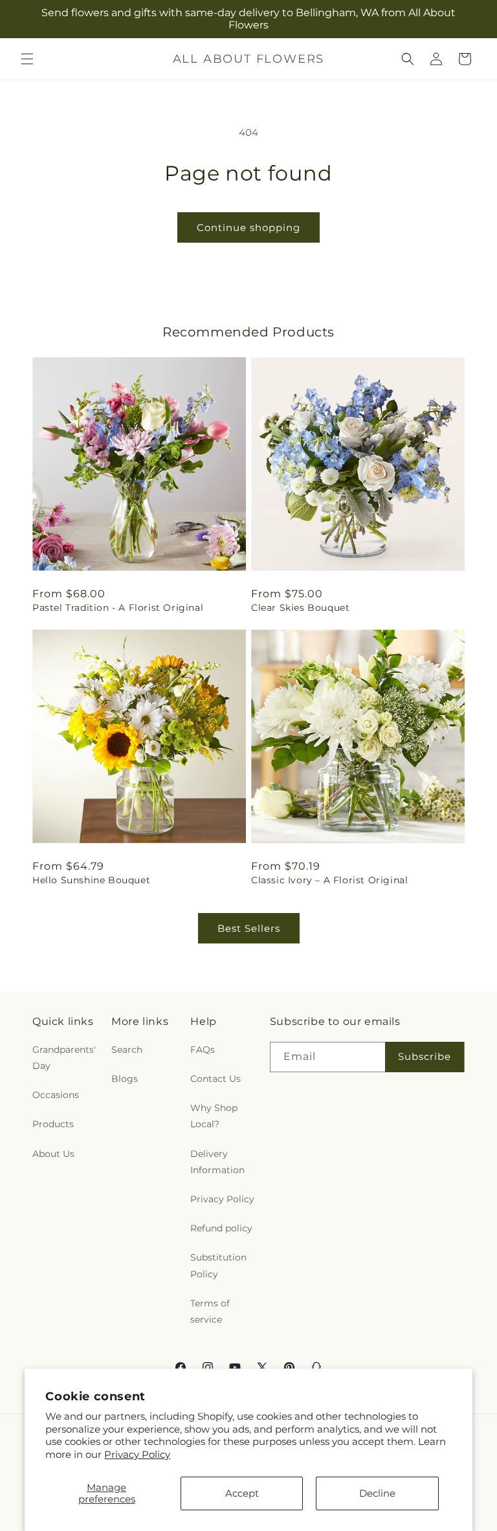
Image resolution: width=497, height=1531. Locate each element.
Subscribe (424, 1056)
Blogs (124, 1079)
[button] (27, 59)
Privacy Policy (137, 1454)
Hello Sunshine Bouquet (91, 880)
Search (126, 1049)
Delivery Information (217, 1162)
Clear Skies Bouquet (300, 607)
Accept (242, 1493)
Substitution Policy (218, 1265)
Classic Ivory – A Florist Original (329, 880)
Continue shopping (248, 227)
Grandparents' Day (64, 1058)
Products (53, 1124)
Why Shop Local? (213, 1116)
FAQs (202, 1049)
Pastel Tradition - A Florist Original (117, 607)
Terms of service (210, 1311)
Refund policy (221, 1228)
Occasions (55, 1095)
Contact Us (215, 1079)
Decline (377, 1493)
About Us (53, 1154)
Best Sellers (248, 928)
